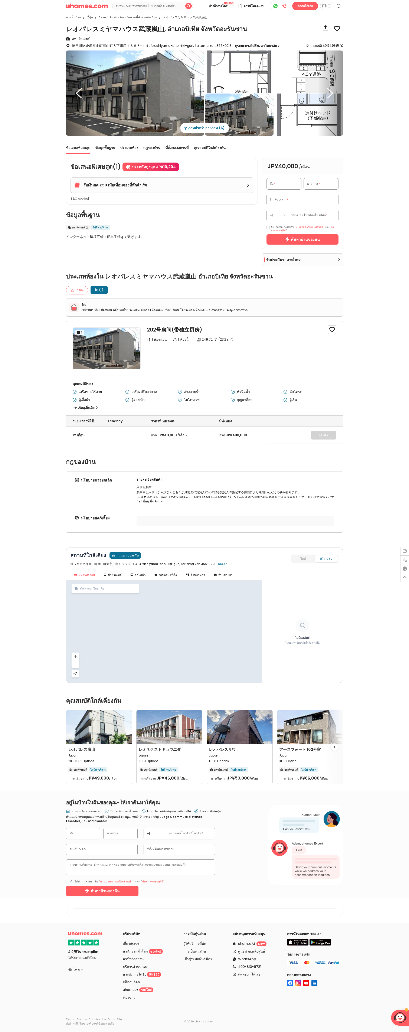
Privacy (82, 1019)
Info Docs (108, 1019)
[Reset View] (75, 673)
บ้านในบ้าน (73, 17)
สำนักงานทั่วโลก (142, 951)
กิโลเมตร (326, 559)
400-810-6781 (249, 966)
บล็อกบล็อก (131, 982)
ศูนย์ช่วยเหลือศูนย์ (251, 951)
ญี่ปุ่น (88, 17)
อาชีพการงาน (133, 959)
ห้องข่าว (129, 997)
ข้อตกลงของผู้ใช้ (152, 881)
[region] (164, 631)
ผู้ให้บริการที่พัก (194, 943)
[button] (251, 6)
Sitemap (122, 1019)
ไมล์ (303, 559)
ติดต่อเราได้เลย (249, 974)
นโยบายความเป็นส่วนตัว (309, 227)
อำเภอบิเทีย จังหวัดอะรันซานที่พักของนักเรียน (126, 17)
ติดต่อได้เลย (305, 6)
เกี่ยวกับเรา (131, 943)
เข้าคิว (323, 435)
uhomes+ (137, 989)
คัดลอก (222, 564)
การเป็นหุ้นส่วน (194, 951)
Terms (70, 1019)
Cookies (94, 1019)
